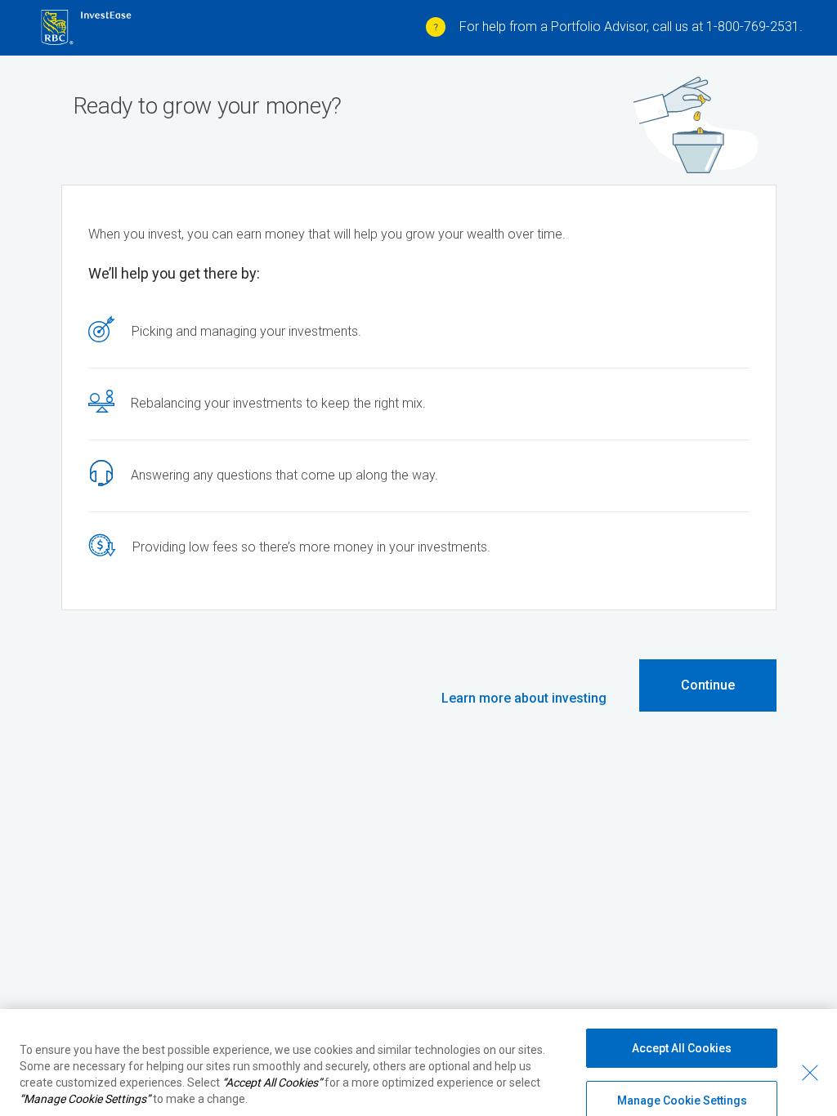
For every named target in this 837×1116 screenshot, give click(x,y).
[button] (523, 698)
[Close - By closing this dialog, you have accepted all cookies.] (810, 1056)
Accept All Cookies (682, 1031)
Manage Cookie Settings (682, 1084)
